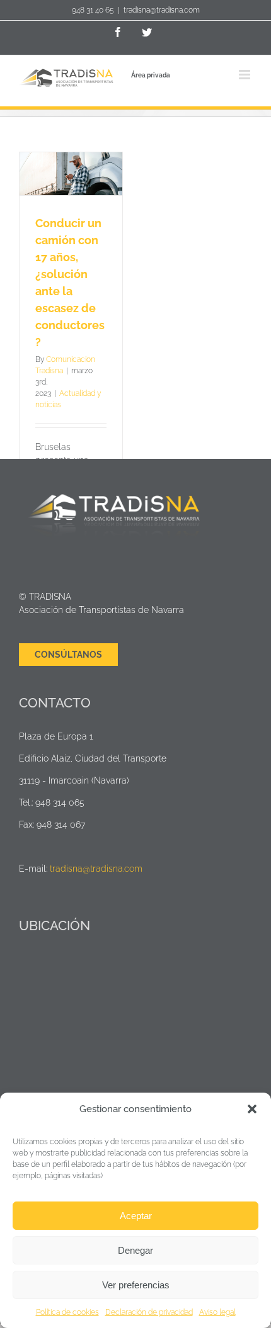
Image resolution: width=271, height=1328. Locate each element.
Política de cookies (67, 1312)
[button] (252, 1109)
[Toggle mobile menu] (245, 74)
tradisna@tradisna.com (162, 10)
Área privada (150, 75)
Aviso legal (217, 1312)
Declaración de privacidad (149, 1312)
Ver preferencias (136, 1285)
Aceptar (136, 1215)
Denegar (135, 1250)
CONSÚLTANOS (68, 655)
